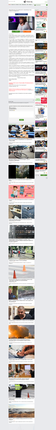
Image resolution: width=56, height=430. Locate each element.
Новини (9, 4)
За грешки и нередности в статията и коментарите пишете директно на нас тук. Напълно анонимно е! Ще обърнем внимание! (21, 107)
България (17, 4)
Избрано (30, 4)
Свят (27, 4)
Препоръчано (24, 4)
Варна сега (13, 4)
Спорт (20, 4)
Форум (44, 175)
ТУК (27, 102)
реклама (47, 7)
